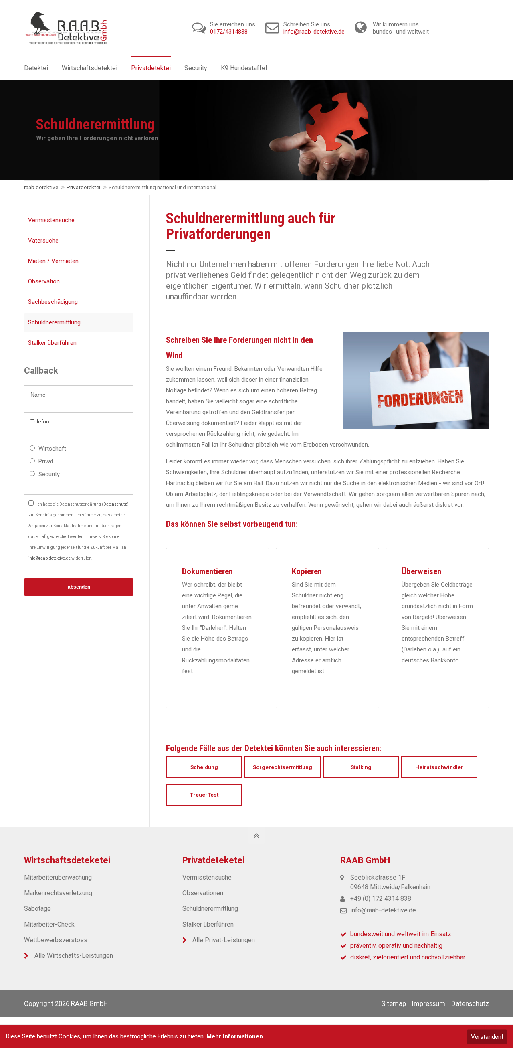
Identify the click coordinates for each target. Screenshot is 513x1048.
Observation (44, 281)
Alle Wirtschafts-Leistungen (73, 955)
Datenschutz (115, 504)
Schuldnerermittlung (54, 322)
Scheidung (204, 767)
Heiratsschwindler (439, 767)
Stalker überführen (52, 342)
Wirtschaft (52, 448)
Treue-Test (204, 794)
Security (49, 474)
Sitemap (393, 1003)
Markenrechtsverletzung (58, 893)
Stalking (361, 767)
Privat (45, 461)
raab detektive (41, 187)
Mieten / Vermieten (53, 261)
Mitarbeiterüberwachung (58, 877)
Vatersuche (43, 240)
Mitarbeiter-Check (49, 924)
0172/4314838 (229, 31)
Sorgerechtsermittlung (282, 767)
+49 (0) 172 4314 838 (380, 898)
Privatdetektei (83, 187)
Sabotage (37, 908)
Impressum (428, 1003)
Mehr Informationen (234, 1036)
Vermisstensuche (51, 220)
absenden (79, 587)
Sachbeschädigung (53, 301)
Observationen (202, 893)
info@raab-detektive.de (314, 31)
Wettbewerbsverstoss (55, 940)
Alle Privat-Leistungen (223, 940)
